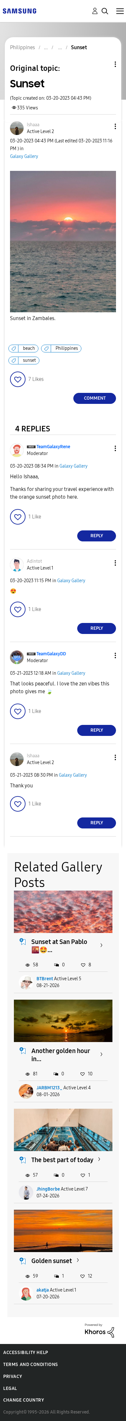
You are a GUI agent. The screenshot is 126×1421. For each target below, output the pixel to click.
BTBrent (45, 979)
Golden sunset (51, 1261)
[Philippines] (19, 10)
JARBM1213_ (49, 1088)
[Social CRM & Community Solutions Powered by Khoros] (99, 1330)
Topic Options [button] (104, 64)
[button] (104, 126)
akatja (43, 1290)
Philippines (67, 348)
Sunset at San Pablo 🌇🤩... (59, 946)
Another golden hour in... (60, 1055)
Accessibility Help (25, 1352)
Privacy (12, 1376)
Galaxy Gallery (24, 156)
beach (29, 348)
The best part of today (62, 1160)
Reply (96, 535)
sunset (29, 360)
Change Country (23, 1400)
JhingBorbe (48, 1189)
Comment (95, 398)
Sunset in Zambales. (33, 318)
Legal (10, 1388)
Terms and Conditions (30, 1364)
